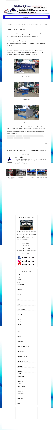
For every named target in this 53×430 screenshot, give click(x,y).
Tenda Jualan (26, 24)
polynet (19, 299)
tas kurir (19, 321)
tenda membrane (21, 351)
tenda (19, 331)
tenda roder (20, 378)
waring (19, 403)
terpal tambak (20, 398)
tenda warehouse (21, 386)
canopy (19, 277)
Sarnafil (19, 304)
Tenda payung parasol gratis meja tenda (16, 150)
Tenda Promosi (35, 26)
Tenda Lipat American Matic (35, 24)
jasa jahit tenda (19, 24)
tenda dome (20, 339)
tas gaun (19, 316)
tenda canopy (20, 336)
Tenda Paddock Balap (21, 177)
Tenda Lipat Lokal (39, 136)
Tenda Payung (20, 353)
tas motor (19, 324)
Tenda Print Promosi (27, 26)
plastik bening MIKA (22, 296)
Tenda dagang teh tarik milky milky (38, 150)
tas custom (20, 311)
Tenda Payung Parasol (22, 363)
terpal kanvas (20, 391)
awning (19, 274)
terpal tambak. (20, 401)
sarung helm (20, 306)
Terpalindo (10, 24)
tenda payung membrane (23, 361)
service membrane (21, 309)
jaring (19, 282)
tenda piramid (20, 366)
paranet (19, 294)
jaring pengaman (21, 284)
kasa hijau (19, 291)
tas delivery (20, 314)
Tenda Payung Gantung (22, 356)
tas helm (19, 319)
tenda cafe (20, 334)
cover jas (19, 279)
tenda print (19, 26)
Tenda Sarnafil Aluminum (22, 383)
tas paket (19, 326)
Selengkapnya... (25, 239)
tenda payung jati (21, 358)
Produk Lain (20, 301)
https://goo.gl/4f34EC (27, 251)
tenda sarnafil (20, 381)
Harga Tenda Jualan (31, 177)
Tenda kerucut (20, 344)
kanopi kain (20, 289)
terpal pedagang (21, 393)
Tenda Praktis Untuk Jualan (42, 177)
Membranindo (19, 157)
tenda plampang (21, 368)
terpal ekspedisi (21, 388)
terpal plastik (20, 396)
